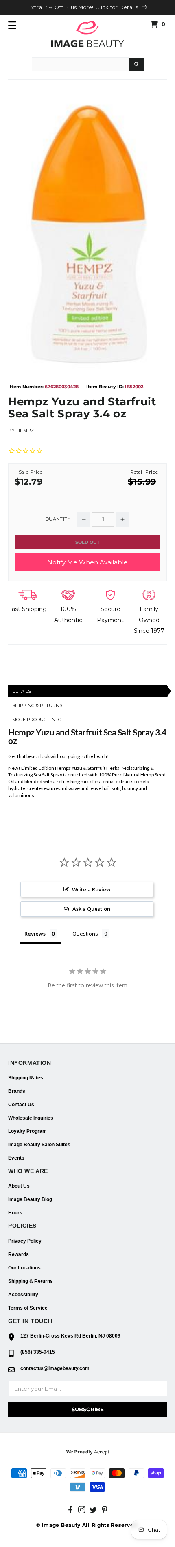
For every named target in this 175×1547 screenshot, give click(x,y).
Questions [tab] (85, 933)
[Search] (136, 64)
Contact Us (21, 1104)
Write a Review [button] (91, 889)
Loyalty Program (27, 1131)
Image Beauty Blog (30, 1199)
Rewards (18, 1254)
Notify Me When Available (87, 562)
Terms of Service (28, 1308)
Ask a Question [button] (91, 908)
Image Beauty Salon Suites (39, 1144)
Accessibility (23, 1294)
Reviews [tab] (35, 933)
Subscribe (88, 1409)
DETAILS (21, 691)
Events (16, 1158)
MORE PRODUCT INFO (36, 719)
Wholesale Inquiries (30, 1118)
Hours (15, 1213)
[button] (12, 25)
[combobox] (80, 64)
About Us (19, 1186)
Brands (16, 1091)
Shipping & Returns (30, 1281)
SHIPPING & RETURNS (37, 705)
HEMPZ (25, 430)
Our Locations (24, 1268)
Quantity (58, 519)
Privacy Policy (25, 1241)
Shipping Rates (25, 1078)
